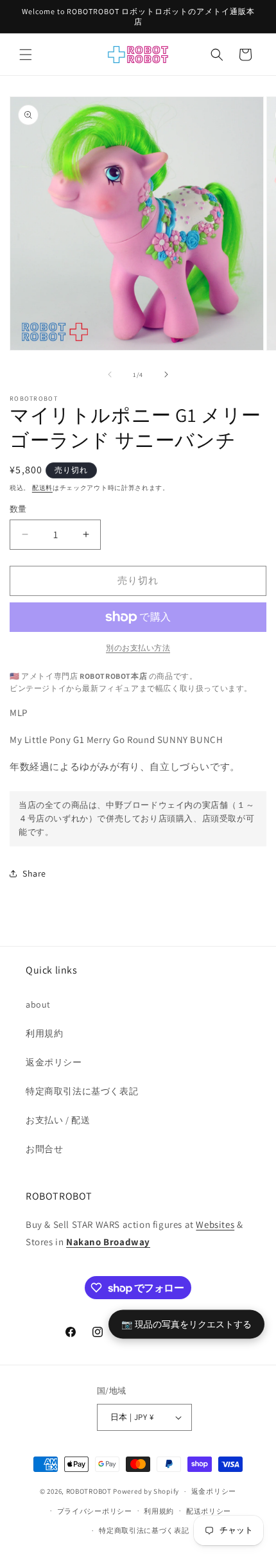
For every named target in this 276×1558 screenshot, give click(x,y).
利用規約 (44, 1033)
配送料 (42, 488)
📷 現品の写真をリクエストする (186, 1323)
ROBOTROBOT (89, 1491)
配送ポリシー (208, 1511)
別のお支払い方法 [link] (138, 647)
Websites (215, 1224)
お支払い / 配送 (58, 1120)
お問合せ (44, 1149)
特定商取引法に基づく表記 (82, 1091)
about (38, 1004)
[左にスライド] (110, 374)
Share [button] (34, 873)
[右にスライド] (166, 374)
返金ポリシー (54, 1062)
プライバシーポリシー (94, 1511)
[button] (26, 54)
